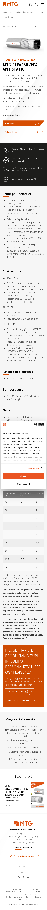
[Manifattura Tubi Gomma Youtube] (28, 877)
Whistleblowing (23, 899)
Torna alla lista (12, 26)
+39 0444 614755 (24, 839)
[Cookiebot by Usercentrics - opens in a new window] (33, 424)
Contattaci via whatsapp (23, 856)
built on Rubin (30, 904)
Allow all (23, 476)
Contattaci (9, 123)
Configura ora (15, 691)
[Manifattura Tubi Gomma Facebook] (19, 877)
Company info (16, 894)
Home (5, 12)
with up (14, 904)
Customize (22, 484)
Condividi (6, 17)
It (28, 866)
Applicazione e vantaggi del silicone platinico (23, 742)
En (24, 866)
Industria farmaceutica (24, 12)
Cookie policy (36, 897)
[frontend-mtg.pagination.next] (41, 26)
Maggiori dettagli (11, 115)
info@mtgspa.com (26, 842)
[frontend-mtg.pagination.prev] (35, 26)
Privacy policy (30, 894)
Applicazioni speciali (18, 701)
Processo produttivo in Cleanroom (23, 747)
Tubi (11, 12)
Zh (19, 866)
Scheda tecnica (11, 132)
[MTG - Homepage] (10, 4)
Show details (33, 468)
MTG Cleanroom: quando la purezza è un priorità (23, 753)
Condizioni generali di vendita (16, 897)
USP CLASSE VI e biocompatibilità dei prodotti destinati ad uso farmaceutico (23, 761)
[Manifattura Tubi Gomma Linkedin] (23, 877)
